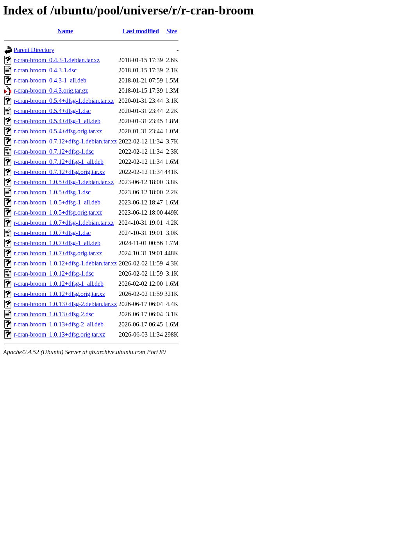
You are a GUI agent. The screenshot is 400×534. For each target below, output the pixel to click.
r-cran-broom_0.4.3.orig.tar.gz (51, 90)
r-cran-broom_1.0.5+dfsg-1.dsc (52, 192)
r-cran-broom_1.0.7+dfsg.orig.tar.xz (58, 253)
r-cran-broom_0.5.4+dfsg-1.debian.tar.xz (64, 100)
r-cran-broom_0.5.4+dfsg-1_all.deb (57, 121)
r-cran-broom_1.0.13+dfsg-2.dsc (54, 314)
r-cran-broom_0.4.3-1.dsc (45, 70)
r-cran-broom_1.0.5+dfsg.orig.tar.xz (58, 212)
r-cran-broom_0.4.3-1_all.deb (50, 80)
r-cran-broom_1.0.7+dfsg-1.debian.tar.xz (64, 222)
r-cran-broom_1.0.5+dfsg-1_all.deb (57, 202)
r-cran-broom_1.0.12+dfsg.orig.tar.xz (59, 293)
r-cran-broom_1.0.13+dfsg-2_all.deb (59, 324)
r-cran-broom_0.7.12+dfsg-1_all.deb (59, 161)
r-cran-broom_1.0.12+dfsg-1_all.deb (59, 283)
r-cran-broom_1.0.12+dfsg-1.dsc (54, 273)
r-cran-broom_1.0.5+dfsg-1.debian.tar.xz (64, 182)
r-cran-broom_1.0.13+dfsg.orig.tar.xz (59, 334)
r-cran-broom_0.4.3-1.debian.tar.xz (57, 60)
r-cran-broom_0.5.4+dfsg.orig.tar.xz (58, 131)
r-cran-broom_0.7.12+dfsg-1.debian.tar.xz (65, 141)
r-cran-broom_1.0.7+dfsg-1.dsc (52, 232)
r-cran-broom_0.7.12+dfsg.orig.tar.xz (59, 171)
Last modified (141, 31)
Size (171, 31)
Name (65, 31)
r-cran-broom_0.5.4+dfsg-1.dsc (52, 111)
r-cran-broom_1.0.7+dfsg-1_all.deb (57, 243)
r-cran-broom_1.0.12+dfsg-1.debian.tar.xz (65, 263)
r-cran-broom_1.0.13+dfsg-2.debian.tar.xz (65, 304)
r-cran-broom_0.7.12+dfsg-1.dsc (54, 151)
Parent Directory (34, 50)
